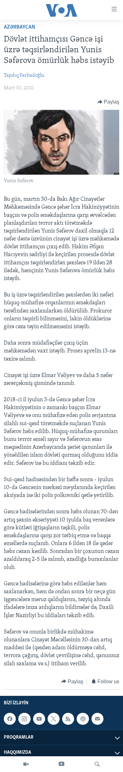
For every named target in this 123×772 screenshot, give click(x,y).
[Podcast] (83, 719)
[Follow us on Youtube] (39, 719)
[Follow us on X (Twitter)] (54, 719)
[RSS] (68, 719)
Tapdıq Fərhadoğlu (24, 75)
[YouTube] (61, 764)
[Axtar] (97, 764)
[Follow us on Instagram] (24, 719)
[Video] (25, 764)
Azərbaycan (19, 27)
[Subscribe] (97, 719)
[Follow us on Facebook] (10, 719)
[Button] (108, 102)
